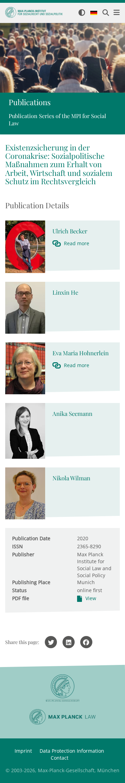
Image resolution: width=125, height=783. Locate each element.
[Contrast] (81, 13)
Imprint (23, 750)
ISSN (17, 546)
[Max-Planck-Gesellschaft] (62, 688)
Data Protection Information (72, 750)
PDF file (20, 598)
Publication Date (31, 538)
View (90, 598)
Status (19, 590)
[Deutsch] (93, 13)
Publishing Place (31, 582)
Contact (59, 757)
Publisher (23, 554)
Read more (76, 243)
